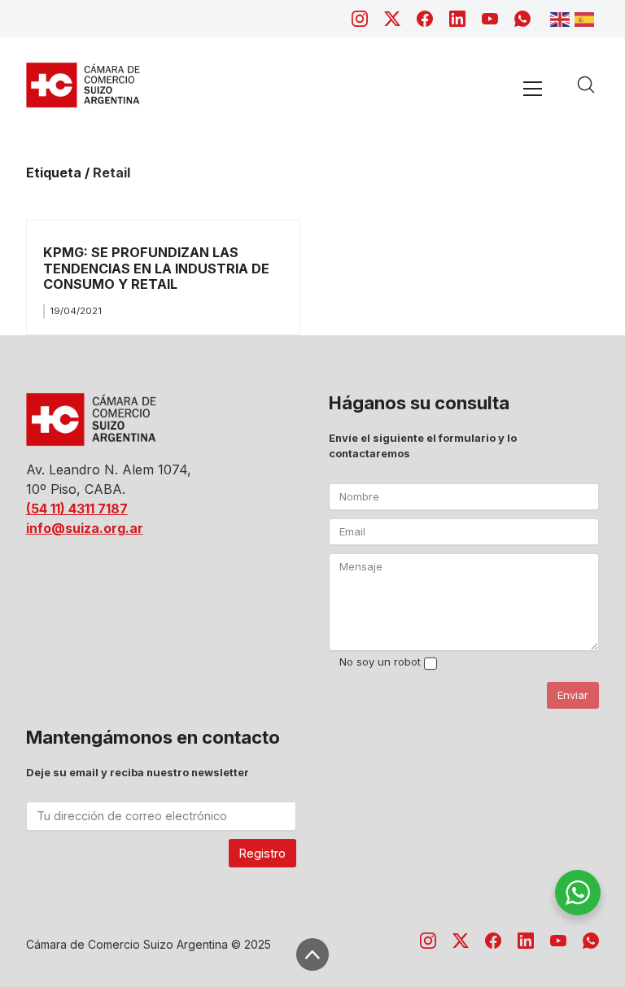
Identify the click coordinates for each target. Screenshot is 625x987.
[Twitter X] (392, 19)
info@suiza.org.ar (84, 528)
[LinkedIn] (457, 19)
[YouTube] (490, 19)
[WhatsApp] (522, 19)
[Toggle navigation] (533, 88)
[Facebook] (425, 19)
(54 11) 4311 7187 (77, 508)
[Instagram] (360, 19)
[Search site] (586, 85)
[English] (562, 18)
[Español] (587, 18)
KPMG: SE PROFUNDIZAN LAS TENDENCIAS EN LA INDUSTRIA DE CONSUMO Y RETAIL (156, 268)
